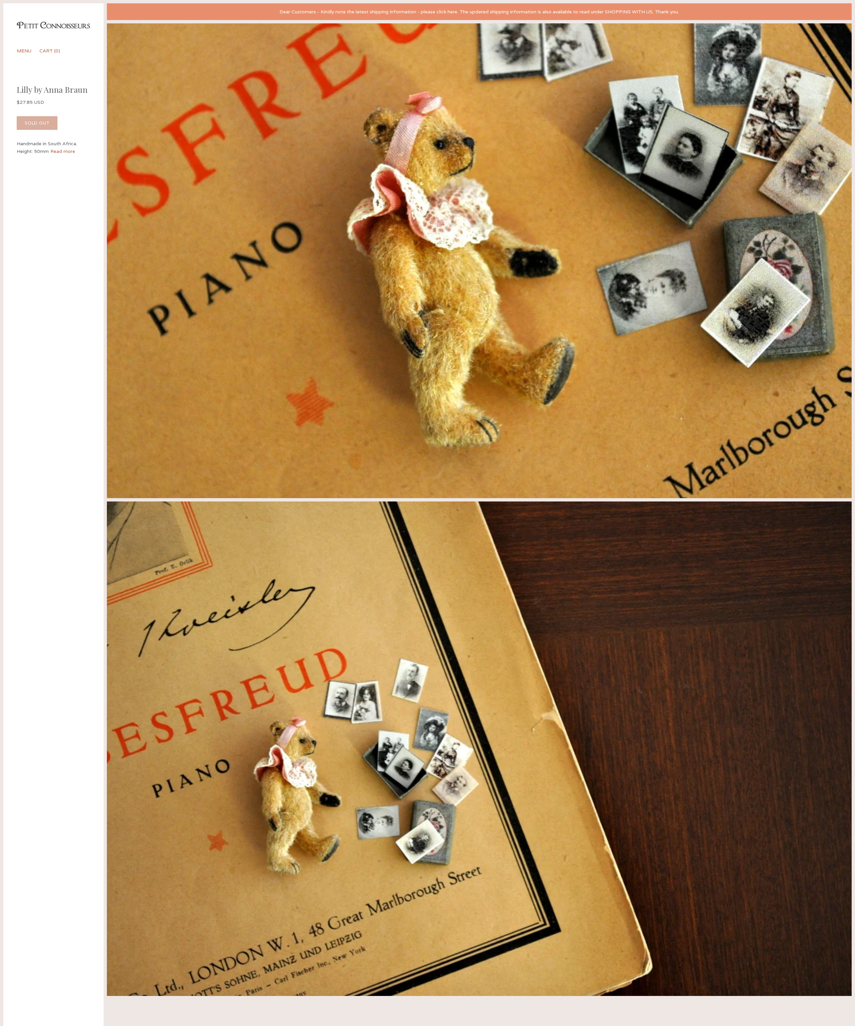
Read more (62, 151)
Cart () (49, 51)
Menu (24, 51)
